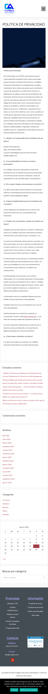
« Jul (3, 559)
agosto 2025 (7, 457)
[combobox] (24, 577)
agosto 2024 (7, 464)
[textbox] (24, 577)
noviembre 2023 (8, 468)
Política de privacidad (29, 690)
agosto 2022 (7, 483)
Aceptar (14, 690)
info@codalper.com (30, 316)
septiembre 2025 (8, 454)
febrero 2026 (7, 443)
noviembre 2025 (8, 446)
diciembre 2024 (7, 461)
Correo (12, 651)
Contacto (13, 638)
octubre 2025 (7, 450)
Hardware (5, 504)
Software (5, 514)
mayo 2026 (6, 439)
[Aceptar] (45, 686)
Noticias (5, 507)
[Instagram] (12, 660)
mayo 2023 (6, 472)
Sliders (4, 511)
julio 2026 (5, 436)
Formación (6, 500)
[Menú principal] (43, 8)
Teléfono (12, 643)
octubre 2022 (7, 475)
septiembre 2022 (8, 479)
